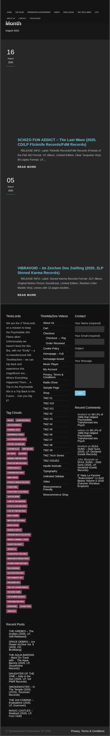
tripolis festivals (52, 465)
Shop (46, 392)
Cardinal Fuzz (14, 430)
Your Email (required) (87, 335)
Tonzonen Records (16, 601)
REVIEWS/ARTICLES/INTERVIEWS (39, 12)
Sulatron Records (15, 573)
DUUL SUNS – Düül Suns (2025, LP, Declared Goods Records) (89, 450)
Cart (45, 328)
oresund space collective (19, 535)
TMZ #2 (47, 413)
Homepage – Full (53, 353)
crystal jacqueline (16, 444)
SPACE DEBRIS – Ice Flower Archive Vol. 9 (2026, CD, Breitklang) (22, 645)
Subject (79, 348)
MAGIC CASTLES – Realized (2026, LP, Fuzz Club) (21, 713)
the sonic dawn (14, 592)
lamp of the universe (16, 501)
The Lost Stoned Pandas (18, 587)
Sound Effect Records (17, 554)
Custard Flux (13, 449)
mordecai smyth (14, 530)
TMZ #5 (47, 429)
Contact (22, 18)
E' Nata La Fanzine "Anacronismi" (89, 477)
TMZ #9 (47, 450)
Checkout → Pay (56, 338)
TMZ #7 (47, 439)
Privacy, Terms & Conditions (53, 376)
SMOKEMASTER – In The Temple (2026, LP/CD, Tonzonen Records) (22, 690)
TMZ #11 (48, 408)
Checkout (48, 333)
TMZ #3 (47, 418)
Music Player (50, 364)
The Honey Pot (14, 582)
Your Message (83, 360)
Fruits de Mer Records (17, 463)
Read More (27, 166)
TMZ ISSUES (19, 12)
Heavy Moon (12, 477)
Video (46, 481)
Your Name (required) (88, 323)
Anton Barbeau (14, 425)
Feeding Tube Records (17, 458)
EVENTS (57, 12)
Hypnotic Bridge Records (18, 482)
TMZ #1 (47, 398)
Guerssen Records (15, 473)
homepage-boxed (53, 358)
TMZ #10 (48, 403)
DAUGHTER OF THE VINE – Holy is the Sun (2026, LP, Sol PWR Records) (21, 677)
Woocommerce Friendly (52, 488)
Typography (50, 471)
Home (9, 12)
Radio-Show (68, 12)
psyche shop (35, 18)
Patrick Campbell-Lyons (18, 539)
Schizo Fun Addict (15, 544)
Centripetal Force (15, 434)
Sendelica (12, 549)
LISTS (97, 12)
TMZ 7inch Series (84, 12)
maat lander (13, 515)
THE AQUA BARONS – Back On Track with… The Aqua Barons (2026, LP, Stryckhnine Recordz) (21, 661)
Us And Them (25, 606)
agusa (10, 420)
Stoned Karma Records (17, 563)
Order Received (55, 343)
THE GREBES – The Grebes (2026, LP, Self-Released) (21, 634)
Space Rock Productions (18, 558)
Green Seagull (14, 468)
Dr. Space (11, 453)
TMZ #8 (47, 445)
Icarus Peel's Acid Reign (18, 492)
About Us (11, 18)
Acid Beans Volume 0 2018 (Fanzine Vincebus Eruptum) (91, 482)
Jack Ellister (13, 496)
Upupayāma (12, 606)
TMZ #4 (47, 424)
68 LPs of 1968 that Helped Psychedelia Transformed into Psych (90, 420)
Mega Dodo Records (16, 520)
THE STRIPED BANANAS (16, 597)
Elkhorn (22, 453)
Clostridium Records (17, 439)
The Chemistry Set (15, 577)
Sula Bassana (13, 568)
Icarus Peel (12, 487)
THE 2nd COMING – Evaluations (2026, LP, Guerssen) (21, 703)
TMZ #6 (47, 434)
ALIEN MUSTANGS (23, 420)
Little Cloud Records (17, 506)
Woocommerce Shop (55, 494)
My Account (50, 369)
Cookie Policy (51, 348)
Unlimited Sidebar (53, 476)
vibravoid (12, 611)
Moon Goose (13, 525)
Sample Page (51, 387)
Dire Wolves (28, 449)
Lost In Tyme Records (17, 511)
